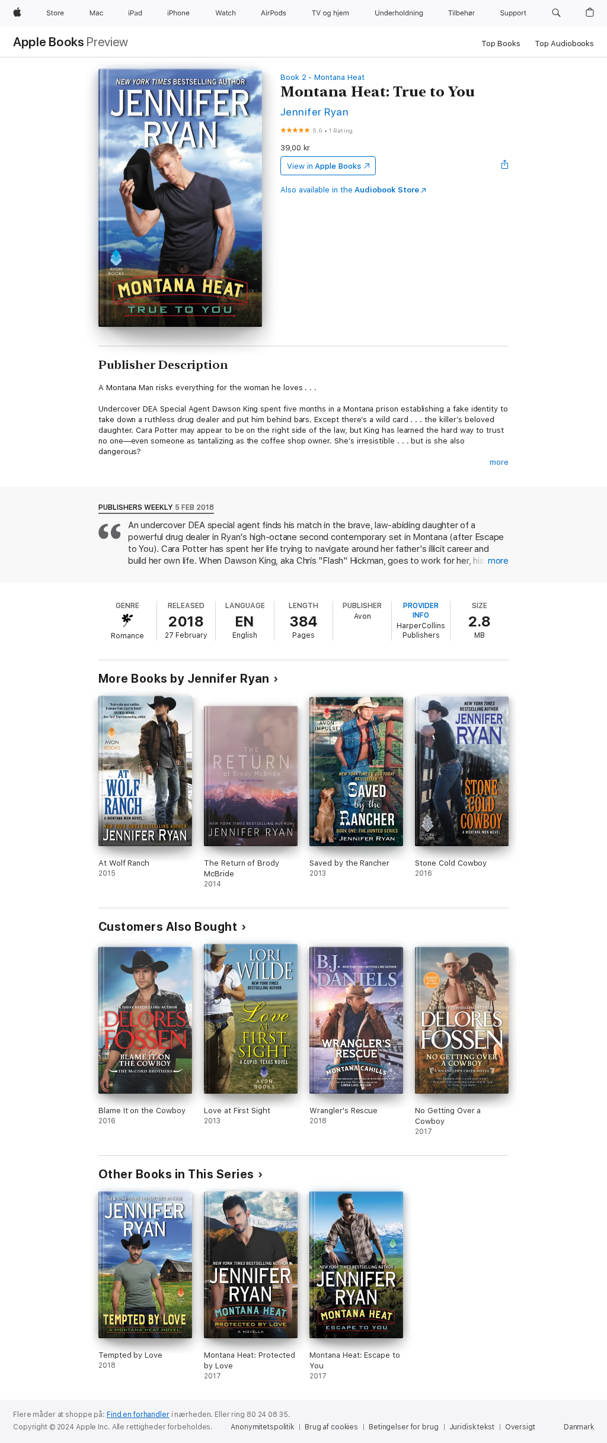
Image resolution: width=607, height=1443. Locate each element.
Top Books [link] (500, 43)
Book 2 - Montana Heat (322, 77)
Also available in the (349, 189)
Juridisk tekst (471, 1427)
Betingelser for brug (404, 1427)
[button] (556, 13)
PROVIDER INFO (421, 610)
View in (324, 166)
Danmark (579, 1427)
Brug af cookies (331, 1427)
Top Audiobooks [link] (564, 43)
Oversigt (520, 1427)
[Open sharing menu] (505, 166)
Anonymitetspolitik (262, 1427)
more (499, 462)
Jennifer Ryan (314, 111)
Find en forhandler (138, 1414)
